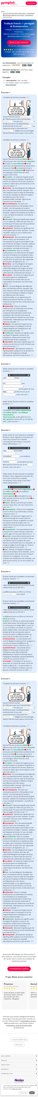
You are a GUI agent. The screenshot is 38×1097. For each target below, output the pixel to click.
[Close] (35, 525)
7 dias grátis (19, 565)
